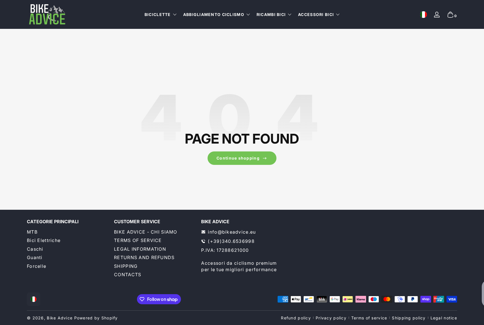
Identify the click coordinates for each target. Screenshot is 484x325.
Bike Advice (60, 317)
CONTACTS (127, 274)
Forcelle (36, 266)
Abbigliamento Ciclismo (213, 14)
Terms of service (369, 317)
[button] (423, 15)
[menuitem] (67, 232)
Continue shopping (238, 158)
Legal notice (444, 317)
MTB (32, 232)
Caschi (35, 249)
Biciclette (158, 14)
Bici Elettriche (44, 240)
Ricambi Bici (271, 14)
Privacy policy (331, 317)
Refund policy (296, 317)
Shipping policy (408, 317)
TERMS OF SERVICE (138, 240)
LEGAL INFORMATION (140, 249)
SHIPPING (126, 266)
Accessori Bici (316, 14)
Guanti (35, 257)
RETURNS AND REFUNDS (144, 257)
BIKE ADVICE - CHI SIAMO (145, 232)
